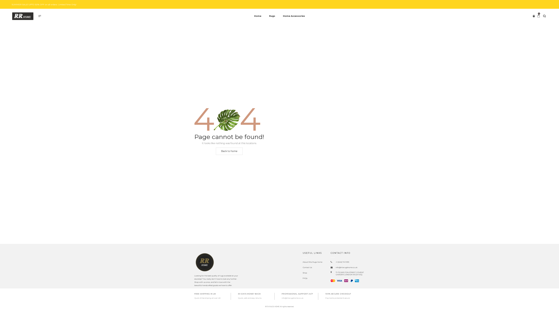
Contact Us (307, 267)
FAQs (305, 278)
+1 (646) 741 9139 (342, 262)
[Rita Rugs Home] (23, 16)
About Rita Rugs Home (312, 262)
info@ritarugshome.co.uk (346, 267)
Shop (305, 273)
